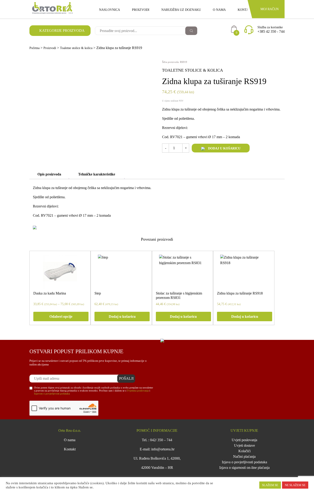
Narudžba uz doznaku (181, 10)
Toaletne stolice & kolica (76, 48)
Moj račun (269, 9)
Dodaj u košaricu (223, 148)
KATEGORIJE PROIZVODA (61, 30)
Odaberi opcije (60, 316)
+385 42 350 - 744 (271, 31)
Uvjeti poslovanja (244, 440)
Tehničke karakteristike (96, 174)
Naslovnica (109, 10)
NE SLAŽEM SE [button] (295, 485)
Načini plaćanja (244, 456)
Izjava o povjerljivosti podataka (244, 462)
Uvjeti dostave (244, 445)
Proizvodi (140, 10)
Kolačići (244, 451)
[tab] (49, 174)
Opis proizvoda (49, 174)
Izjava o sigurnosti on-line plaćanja (244, 468)
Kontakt (245, 10)
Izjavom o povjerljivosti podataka (52, 393)
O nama (219, 10)
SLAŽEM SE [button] (270, 485)
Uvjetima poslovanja (138, 390)
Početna (34, 48)
